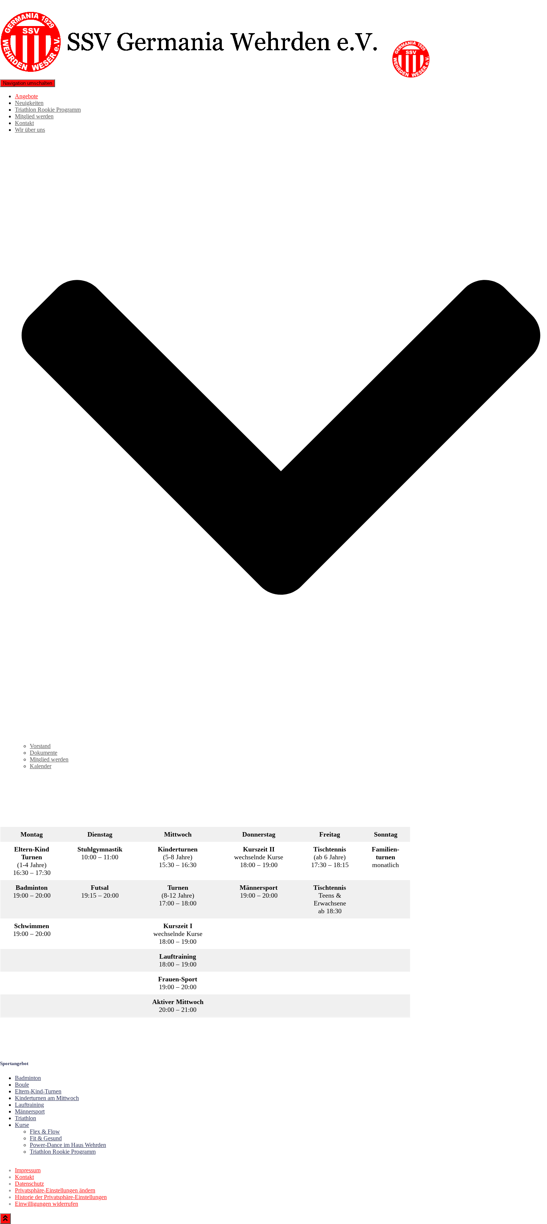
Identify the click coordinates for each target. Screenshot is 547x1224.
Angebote (26, 96)
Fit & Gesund (46, 1138)
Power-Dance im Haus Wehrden (68, 1145)
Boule (22, 1084)
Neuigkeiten (29, 103)
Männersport (30, 1111)
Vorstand (40, 746)
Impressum (28, 1170)
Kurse (22, 1125)
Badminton (28, 1078)
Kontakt (24, 123)
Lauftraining (29, 1105)
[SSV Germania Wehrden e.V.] (218, 76)
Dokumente (43, 753)
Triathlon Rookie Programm (48, 109)
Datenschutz (29, 1183)
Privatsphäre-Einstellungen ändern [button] (55, 1190)
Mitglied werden (34, 116)
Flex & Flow (45, 1131)
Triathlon (25, 1118)
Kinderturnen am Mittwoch (47, 1098)
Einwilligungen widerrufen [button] (46, 1204)
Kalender (40, 766)
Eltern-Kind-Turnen (38, 1091)
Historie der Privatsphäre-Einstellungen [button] (61, 1197)
